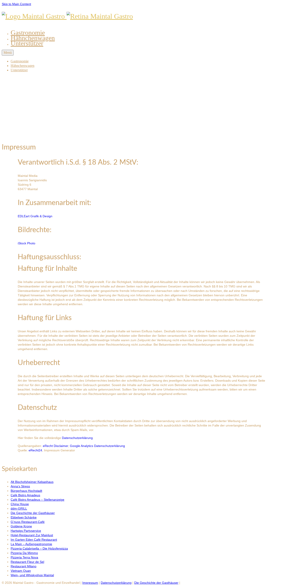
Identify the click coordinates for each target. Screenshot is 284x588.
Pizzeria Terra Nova (24, 557)
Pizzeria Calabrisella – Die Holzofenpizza (39, 548)
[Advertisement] (142, 107)
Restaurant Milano (23, 566)
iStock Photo (26, 243)
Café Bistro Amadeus (25, 495)
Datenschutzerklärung (77, 438)
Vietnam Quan (21, 570)
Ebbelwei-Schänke (24, 517)
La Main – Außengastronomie (31, 544)
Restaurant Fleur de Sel (27, 562)
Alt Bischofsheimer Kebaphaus (32, 482)
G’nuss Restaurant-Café (28, 522)
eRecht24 (35, 450)
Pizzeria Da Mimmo (24, 553)
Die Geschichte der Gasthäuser (33, 513)
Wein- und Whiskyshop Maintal (32, 575)
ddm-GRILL (19, 508)
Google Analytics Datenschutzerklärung (97, 446)
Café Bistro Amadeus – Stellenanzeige (37, 499)
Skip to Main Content (16, 4)
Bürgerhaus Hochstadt (26, 490)
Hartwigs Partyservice (26, 530)
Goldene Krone (21, 526)
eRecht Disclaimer (55, 446)
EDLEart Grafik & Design (35, 216)
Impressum (90, 582)
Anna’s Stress (20, 486)
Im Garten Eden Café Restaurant (34, 539)
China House (20, 504)
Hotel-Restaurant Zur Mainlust (32, 535)
